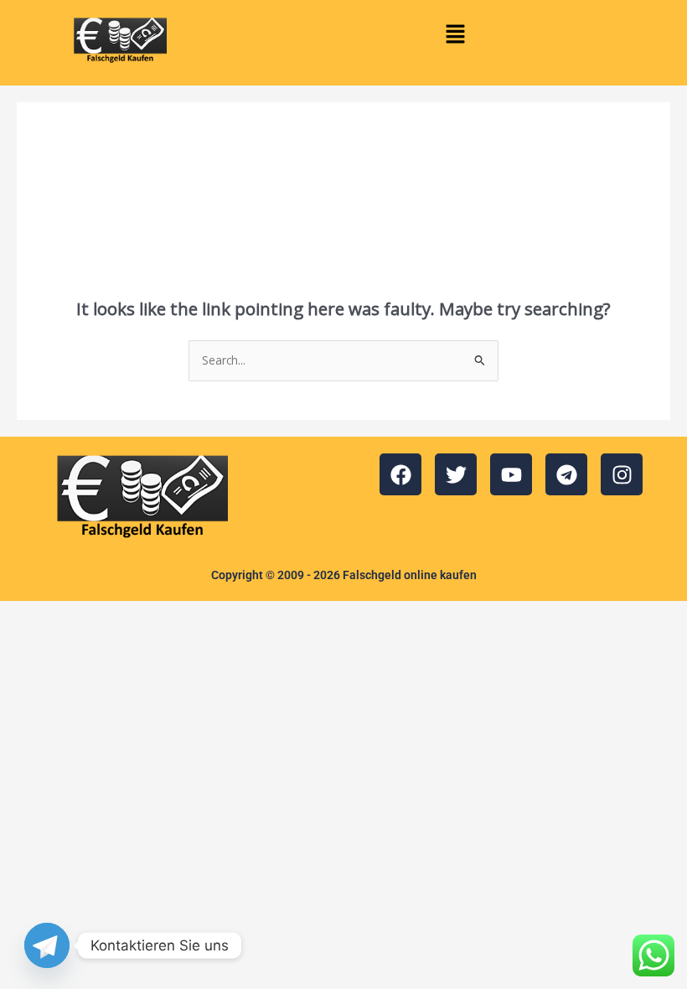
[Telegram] (47, 945)
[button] (455, 34)
